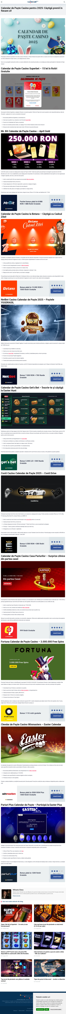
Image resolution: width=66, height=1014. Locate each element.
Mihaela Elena (18, 890)
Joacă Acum (57, 205)
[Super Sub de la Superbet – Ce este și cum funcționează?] (16, 913)
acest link (28, 120)
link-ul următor (30, 179)
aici (22, 851)
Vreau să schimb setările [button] (55, 1009)
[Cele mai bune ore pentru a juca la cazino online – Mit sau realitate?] (49, 940)
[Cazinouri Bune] (33, 2)
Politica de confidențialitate (31, 1010)
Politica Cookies (22, 1010)
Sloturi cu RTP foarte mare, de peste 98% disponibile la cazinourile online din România (15, 952)
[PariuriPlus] (9, 881)
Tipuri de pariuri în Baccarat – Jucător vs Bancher (49, 979)
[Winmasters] (9, 801)
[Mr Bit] (9, 210)
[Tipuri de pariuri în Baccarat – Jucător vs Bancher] (49, 968)
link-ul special (25, 265)
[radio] (52, 199)
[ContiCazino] (9, 552)
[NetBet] (9, 384)
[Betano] (9, 296)
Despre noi (15, 1010)
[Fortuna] (9, 721)
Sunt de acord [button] (40, 1009)
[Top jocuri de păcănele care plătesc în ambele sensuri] (16, 968)
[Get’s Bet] (9, 469)
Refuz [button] (47, 1009)
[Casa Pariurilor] (9, 638)
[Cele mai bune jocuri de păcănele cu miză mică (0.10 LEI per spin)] (49, 913)
